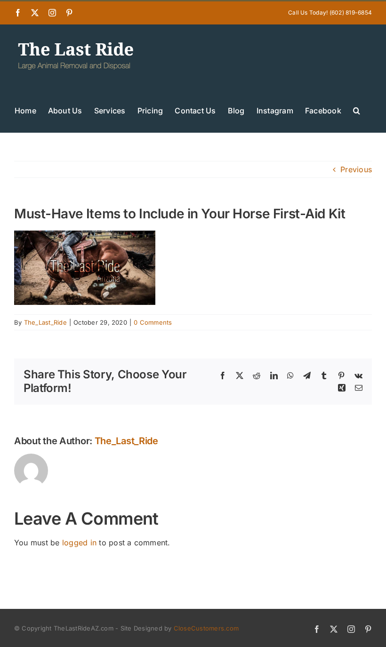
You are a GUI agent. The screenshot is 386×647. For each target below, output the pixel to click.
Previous (356, 169)
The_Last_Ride (45, 322)
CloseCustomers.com (206, 628)
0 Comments (153, 322)
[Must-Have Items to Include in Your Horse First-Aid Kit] (84, 236)
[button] (356, 109)
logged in (79, 542)
